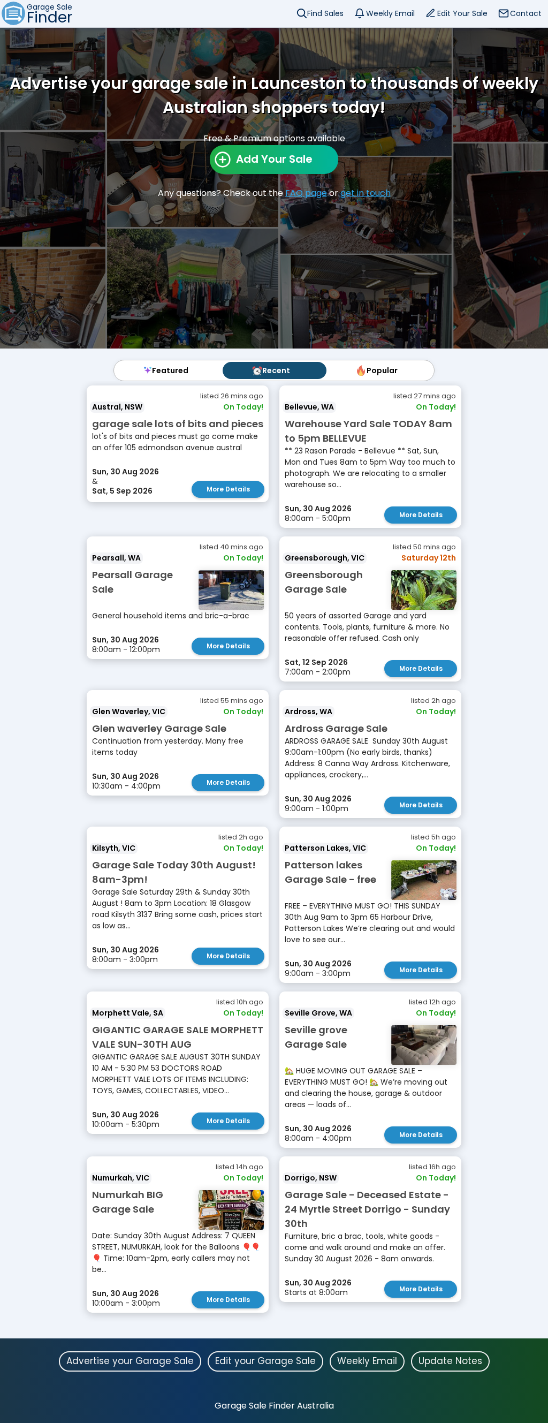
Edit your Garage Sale (265, 1360)
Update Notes (450, 1360)
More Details (228, 489)
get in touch (365, 193)
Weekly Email (390, 13)
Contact (526, 13)
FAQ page (306, 193)
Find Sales (325, 13)
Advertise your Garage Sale (130, 1360)
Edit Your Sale (462, 13)
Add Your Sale (274, 159)
